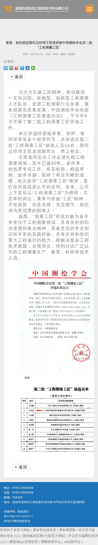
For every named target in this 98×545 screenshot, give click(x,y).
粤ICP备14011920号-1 (18, 516)
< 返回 (17, 77)
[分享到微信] (33, 68)
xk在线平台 (72, 542)
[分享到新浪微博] (17, 68)
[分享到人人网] (28, 68)
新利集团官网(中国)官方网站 (44, 536)
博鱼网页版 (67, 530)
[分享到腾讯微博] (22, 68)
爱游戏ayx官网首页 (24, 542)
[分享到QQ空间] (11, 68)
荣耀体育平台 (51, 542)
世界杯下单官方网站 (15, 530)
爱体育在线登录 (44, 530)
